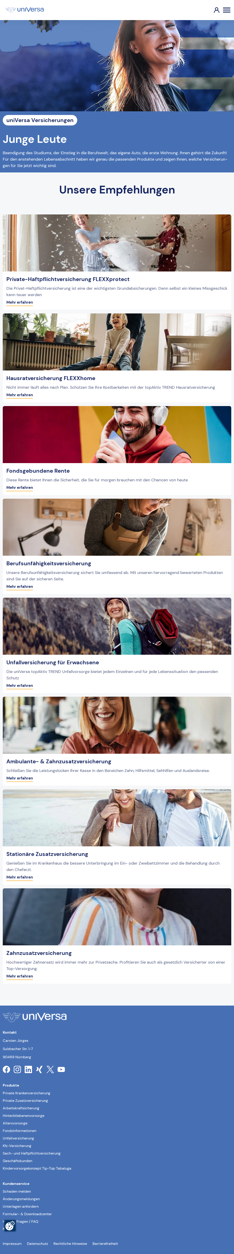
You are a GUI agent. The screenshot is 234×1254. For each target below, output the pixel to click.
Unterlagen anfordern (21, 1206)
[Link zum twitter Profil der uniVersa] (50, 1069)
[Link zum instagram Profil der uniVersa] (17, 1069)
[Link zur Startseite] (24, 10)
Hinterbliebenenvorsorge (23, 1115)
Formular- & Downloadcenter (27, 1214)
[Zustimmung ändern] (10, 1225)
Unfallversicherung (18, 1138)
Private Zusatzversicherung (25, 1100)
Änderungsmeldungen (21, 1199)
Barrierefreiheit (105, 1243)
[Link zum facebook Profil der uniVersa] (6, 1069)
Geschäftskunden (17, 1160)
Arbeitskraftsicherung (21, 1108)
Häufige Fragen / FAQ (20, 1221)
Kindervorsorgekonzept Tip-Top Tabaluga (37, 1168)
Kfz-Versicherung (17, 1145)
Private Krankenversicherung (26, 1093)
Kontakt (9, 1228)
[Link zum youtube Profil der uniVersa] (61, 1069)
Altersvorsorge (15, 1123)
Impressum (12, 1243)
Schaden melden (17, 1191)
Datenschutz (37, 1243)
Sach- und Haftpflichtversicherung (32, 1153)
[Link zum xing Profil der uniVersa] (39, 1069)
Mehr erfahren (19, 302)
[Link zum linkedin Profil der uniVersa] (28, 1069)
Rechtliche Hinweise (70, 1243)
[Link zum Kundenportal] (213, 10)
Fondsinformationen (19, 1130)
